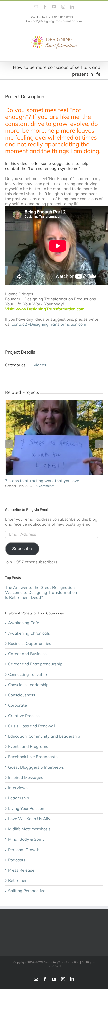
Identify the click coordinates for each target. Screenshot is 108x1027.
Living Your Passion (26, 808)
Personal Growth (23, 849)
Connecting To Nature (28, 674)
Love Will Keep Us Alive (30, 818)
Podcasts (16, 859)
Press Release (21, 870)
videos (40, 364)
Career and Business (27, 653)
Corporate (17, 705)
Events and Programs (28, 746)
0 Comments (45, 486)
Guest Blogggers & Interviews (36, 767)
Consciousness (21, 694)
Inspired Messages (25, 777)
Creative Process (24, 715)
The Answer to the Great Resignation (40, 587)
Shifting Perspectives (27, 890)
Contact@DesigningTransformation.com (54, 21)
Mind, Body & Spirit (26, 839)
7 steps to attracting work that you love (42, 480)
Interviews (18, 787)
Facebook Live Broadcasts (33, 756)
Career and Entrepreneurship (35, 663)
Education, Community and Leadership (44, 736)
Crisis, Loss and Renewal (31, 725)
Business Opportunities (29, 643)
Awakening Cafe (23, 622)
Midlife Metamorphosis (29, 828)
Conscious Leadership (28, 684)
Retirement (18, 880)
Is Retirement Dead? (24, 597)
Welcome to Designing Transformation (41, 592)
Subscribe (22, 548)
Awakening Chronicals (29, 633)
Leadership (18, 797)
